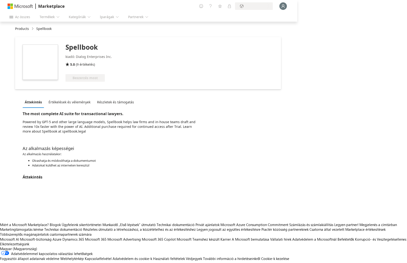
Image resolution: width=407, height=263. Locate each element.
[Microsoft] (20, 6)
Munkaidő (110, 224)
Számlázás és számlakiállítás (311, 224)
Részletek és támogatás (115, 102)
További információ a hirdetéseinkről (231, 258)
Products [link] (22, 28)
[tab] (34, 102)
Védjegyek (194, 258)
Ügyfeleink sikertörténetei (82, 224)
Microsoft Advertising (124, 239)
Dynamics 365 (73, 239)
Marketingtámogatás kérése (21, 229)
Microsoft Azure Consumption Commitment (254, 224)
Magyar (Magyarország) (18, 248)
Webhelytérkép (72, 258)
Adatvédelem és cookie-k (132, 258)
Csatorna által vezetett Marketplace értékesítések (347, 229)
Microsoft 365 (95, 239)
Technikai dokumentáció (176, 224)
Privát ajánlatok (207, 224)
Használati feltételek (169, 258)
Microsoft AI (9, 239)
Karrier (225, 239)
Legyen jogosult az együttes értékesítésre (228, 229)
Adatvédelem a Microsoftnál (314, 239)
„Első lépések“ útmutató (137, 224)
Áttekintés (33, 102)
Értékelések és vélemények (69, 102)
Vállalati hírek (280, 239)
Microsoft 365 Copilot (159, 239)
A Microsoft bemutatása (250, 239)
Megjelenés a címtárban (378, 224)
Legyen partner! (346, 224)
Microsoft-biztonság (36, 239)
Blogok (55, 224)
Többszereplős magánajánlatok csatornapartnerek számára (46, 234)
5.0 (72, 64)
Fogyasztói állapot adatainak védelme (29, 258)
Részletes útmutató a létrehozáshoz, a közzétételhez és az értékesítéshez (139, 229)
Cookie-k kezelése (275, 258)
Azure (57, 239)
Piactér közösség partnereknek (285, 229)
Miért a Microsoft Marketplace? (24, 224)
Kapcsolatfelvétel (98, 258)
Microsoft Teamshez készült (198, 239)
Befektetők (346, 239)
